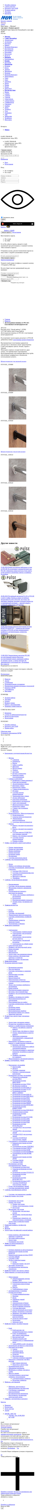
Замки (7, 1227)
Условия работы (10, 10)
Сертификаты (9, 689)
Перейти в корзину (7, 1491)
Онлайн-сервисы (10, 5)
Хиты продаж (9, 1409)
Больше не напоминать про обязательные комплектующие (16, 1492)
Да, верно (4, 28)
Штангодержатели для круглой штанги (13, 451)
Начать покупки (6, 1425)
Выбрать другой (14, 28)
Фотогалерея (9, 718)
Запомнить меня (8, 217)
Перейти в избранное (8, 1504)
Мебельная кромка (11, 961)
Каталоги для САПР (11, 8)
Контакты (8, 13)
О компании (9, 682)
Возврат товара (10, 703)
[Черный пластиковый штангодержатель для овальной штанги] (17, 447)
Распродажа (9, 1407)
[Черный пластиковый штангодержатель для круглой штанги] (17, 537)
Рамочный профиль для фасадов (15, 1225)
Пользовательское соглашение (15, 684)
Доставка (8, 12)
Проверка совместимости (13, 706)
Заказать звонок (6, 150)
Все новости (5, 664)
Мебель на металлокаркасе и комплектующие (14, 1244)
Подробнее (11, 1448)
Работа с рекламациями (12, 704)
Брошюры (8, 713)
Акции (7, 681)
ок (1, 1455)
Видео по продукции (12, 716)
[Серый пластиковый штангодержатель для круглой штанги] (17, 509)
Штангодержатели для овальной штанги (13, 361)
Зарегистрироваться (7, 260)
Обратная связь (6, 731)
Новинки (8, 1405)
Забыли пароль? (6, 232)
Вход (6, 162)
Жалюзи (7, 1228)
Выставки (8, 691)
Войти (3, 178)
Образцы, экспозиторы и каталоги (16, 1399)
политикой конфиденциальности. (22, 1439)
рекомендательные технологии (11, 1434)
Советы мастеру (10, 6)
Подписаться (5, 674)
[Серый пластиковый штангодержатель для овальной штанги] (17, 419)
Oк (2, 1441)
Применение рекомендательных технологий (19, 686)
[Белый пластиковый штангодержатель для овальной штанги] (17, 391)
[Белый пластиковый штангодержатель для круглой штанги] (17, 481)
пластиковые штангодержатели (23, 340)
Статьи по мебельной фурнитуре (15, 714)
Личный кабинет (6, 1427)
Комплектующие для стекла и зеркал (17, 1270)
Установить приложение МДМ (11, 733)
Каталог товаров (6, 21)
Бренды (3, 1402)
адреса (3, 24)
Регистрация (9, 164)
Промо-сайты (9, 728)
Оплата (7, 701)
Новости (7, 679)
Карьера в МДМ (10, 688)
